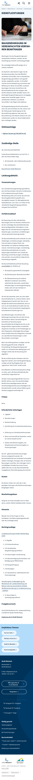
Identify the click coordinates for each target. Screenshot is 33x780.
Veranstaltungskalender (9, 729)
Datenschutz (15, 772)
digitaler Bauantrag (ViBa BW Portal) (14, 133)
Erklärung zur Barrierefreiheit (11, 748)
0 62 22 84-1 (10, 674)
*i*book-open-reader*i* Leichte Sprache (14, 741)
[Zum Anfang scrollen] (29, 776)
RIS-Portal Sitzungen (8, 732)
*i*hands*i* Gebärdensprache (11, 745)
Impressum (5, 772)
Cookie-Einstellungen (8, 776)
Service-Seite (19, 9)
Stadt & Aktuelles (9, 644)
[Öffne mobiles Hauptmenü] (29, 3)
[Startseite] (9, 760)
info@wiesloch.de (11, 672)
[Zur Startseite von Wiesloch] (6, 3)
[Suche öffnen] (23, 4)
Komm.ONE (5, 768)
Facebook (17, 708)
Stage (14, 713)
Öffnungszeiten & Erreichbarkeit (13, 684)
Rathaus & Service (11, 9)
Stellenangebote (7, 725)
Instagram (18, 703)
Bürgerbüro (13, 692)
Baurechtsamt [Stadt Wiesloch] (11, 169)
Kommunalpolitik (9, 650)
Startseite (4, 9)
